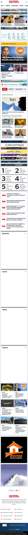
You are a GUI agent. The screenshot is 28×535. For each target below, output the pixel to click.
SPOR (3, 392)
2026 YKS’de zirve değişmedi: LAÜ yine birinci (9, 188)
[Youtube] (16, 490)
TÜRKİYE (7, 5)
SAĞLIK (4, 271)
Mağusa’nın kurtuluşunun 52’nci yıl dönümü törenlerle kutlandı (23, 172)
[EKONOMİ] (25, 233)
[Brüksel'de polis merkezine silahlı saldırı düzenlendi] (20, 403)
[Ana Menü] (1, 2)
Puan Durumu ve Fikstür (7, 515)
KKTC (2, 5)
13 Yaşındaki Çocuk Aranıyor (9, 43)
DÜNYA (21, 5)
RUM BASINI (15, 5)
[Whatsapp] (19, 490)
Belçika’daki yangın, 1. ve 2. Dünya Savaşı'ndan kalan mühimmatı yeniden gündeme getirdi (15, 208)
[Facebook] (9, 490)
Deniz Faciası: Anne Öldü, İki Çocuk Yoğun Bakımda (23, 188)
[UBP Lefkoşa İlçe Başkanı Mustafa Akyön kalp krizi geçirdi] (20, 387)
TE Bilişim (17, 529)
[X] (11, 490)
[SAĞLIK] (25, 271)
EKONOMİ (5, 233)
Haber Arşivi (19, 519)
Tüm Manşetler (19, 515)
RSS (5, 525)
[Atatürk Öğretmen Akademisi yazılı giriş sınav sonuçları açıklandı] (7, 420)
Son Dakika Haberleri (6, 519)
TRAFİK (4, 309)
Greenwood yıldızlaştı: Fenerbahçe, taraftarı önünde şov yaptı (16, 195)
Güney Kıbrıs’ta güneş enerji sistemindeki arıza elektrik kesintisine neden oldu (9, 180)
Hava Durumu (19, 509)
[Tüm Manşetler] (25, 94)
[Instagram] (14, 490)
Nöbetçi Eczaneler (7, 509)
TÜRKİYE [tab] (11, 89)
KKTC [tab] (4, 89)
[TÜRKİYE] (25, 347)
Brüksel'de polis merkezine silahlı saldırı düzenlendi (19, 411)
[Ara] (26, 2)
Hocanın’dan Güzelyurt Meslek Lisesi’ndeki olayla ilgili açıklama (8, 172)
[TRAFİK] (25, 309)
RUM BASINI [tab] (19, 89)
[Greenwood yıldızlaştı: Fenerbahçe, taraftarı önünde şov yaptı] (7, 387)
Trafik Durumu (19, 512)
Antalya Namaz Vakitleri (8, 512)
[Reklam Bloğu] (14, 10)
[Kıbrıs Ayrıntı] (14, 2)
